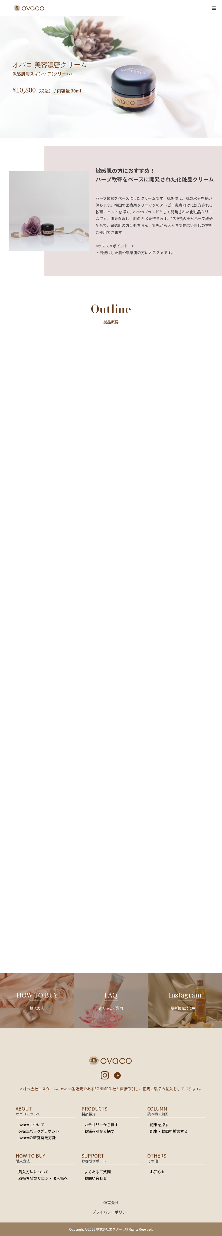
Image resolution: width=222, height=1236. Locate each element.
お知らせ (157, 1171)
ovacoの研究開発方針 (37, 1137)
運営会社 (111, 1202)
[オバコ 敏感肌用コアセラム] (86, 931)
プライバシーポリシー (111, 1212)
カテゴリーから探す (101, 1124)
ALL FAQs (111, 838)
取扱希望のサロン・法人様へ (43, 1178)
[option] (52, 459)
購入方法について (33, 1171)
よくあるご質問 (97, 1171)
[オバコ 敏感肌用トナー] (37, 931)
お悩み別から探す (99, 1131)
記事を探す (159, 1124)
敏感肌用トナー (71, 731)
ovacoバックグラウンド (38, 1131)
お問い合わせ (95, 1178)
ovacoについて (31, 1124)
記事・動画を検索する (169, 1131)
